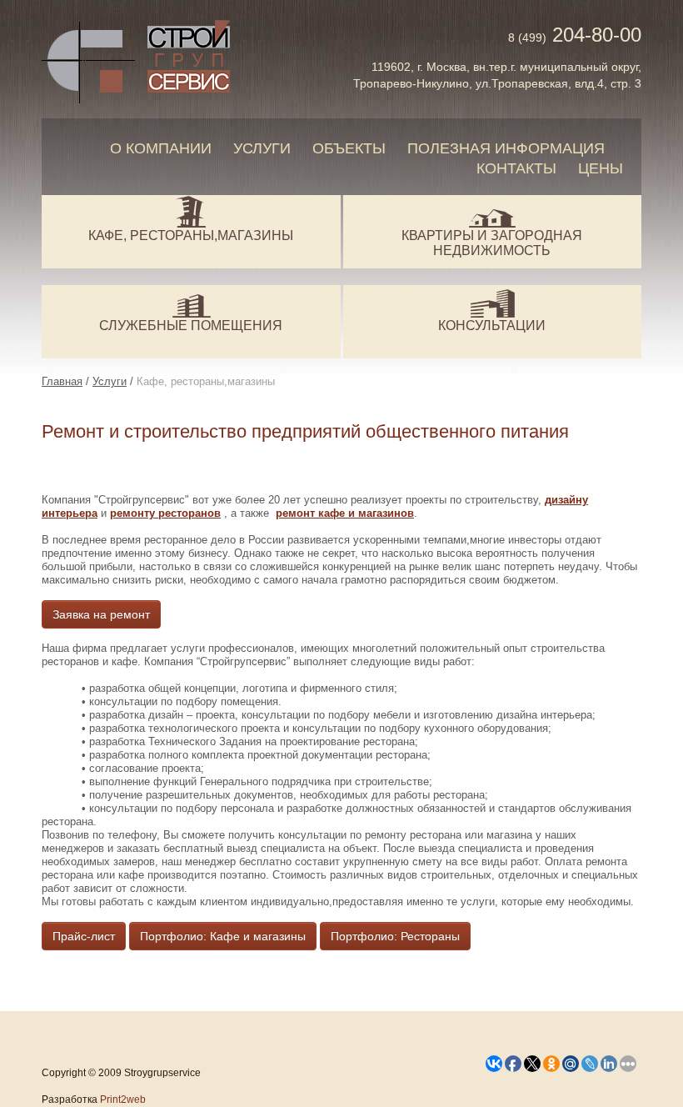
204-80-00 (574, 34)
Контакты (516, 168)
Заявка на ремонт (101, 614)
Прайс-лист (83, 936)
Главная (62, 381)
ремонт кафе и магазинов (345, 513)
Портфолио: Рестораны (395, 936)
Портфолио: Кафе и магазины (223, 936)
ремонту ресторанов (165, 513)
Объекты (349, 148)
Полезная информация (506, 148)
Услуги (262, 148)
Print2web (123, 1099)
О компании (161, 148)
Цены (600, 168)
